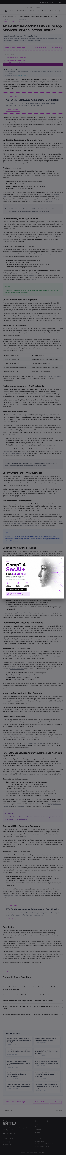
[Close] (33, 558)
